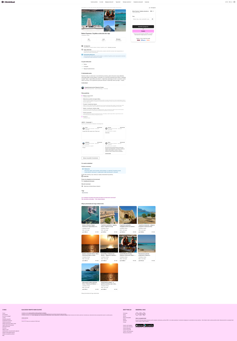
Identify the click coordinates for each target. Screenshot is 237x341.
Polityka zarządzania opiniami (8, 333)
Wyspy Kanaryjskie (127, 317)
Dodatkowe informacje (89, 181)
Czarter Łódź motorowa (128, 326)
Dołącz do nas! (5, 329)
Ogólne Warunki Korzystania (8, 325)
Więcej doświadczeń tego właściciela (90, 293)
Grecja (124, 314)
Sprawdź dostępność (143, 26)
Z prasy (4, 317)
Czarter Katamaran (127, 328)
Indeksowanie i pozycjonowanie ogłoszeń (10, 330)
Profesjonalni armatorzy (7, 320)
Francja (124, 322)
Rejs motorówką (93, 7)
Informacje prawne (6, 326)
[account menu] (234, 2)
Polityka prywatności (6, 322)
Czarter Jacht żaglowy (127, 325)
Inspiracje (147, 1)
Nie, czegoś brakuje (100, 199)
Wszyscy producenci (127, 332)
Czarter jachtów (94, 1)
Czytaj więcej (84, 82)
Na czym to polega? (6, 316)
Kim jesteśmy (5, 314)
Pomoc (3, 313)
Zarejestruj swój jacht (138, 1)
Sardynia (125, 320)
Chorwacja (125, 313)
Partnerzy (4, 328)
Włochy (124, 316)
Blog (3, 335)
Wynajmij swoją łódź (6, 319)
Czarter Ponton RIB (127, 329)
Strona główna (84, 7)
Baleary (124, 319)
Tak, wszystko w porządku (87, 199)
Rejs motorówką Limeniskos (102, 7)
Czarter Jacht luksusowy (128, 331)
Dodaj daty (86, 176)
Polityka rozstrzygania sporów (8, 332)
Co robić (101, 1)
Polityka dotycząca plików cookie (9, 323)
